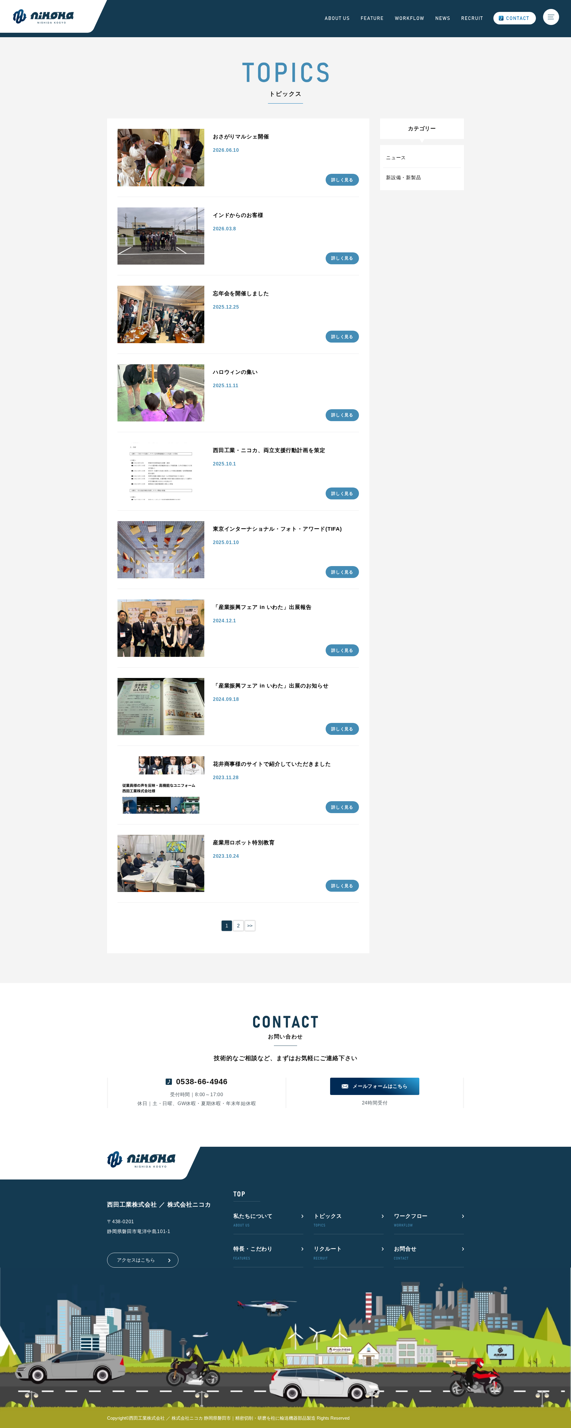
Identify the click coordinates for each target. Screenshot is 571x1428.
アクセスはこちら (136, 1260)
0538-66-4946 (202, 1081)
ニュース (396, 157)
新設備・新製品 (403, 177)
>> (249, 925)
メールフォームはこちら (380, 1086)
